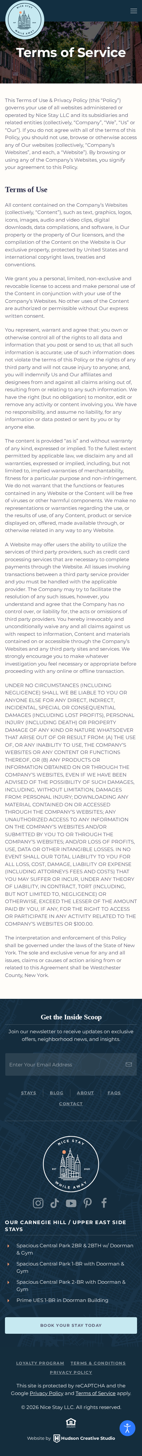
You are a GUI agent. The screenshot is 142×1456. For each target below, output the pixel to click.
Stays (29, 1092)
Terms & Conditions (98, 1363)
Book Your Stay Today (71, 1325)
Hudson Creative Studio (88, 1438)
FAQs (114, 1092)
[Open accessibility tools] (127, 1428)
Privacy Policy (71, 1372)
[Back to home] (25, 20)
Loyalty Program (40, 1363)
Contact (71, 1103)
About (85, 1092)
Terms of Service (96, 1393)
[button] (133, 11)
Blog (56, 1092)
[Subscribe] (129, 1064)
